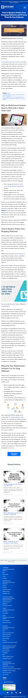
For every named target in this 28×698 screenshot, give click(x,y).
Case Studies (5, 613)
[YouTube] (20, 693)
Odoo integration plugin (8, 656)
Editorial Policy (6, 591)
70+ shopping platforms (14, 417)
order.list (6, 265)
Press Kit (5, 587)
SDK (4, 654)
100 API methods (18, 253)
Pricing (4, 618)
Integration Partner (7, 658)
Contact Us (5, 628)
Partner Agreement (7, 672)
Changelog (5, 652)
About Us (5, 570)
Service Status (6, 648)
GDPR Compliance (7, 634)
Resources (5, 583)
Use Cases (5, 611)
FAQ (4, 630)
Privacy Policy (6, 638)
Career (4, 576)
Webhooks (5, 603)
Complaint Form (6, 593)
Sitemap (4, 585)
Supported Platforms (7, 599)
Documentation (6, 650)
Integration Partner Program (9, 670)
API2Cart (3, 210)
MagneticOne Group (15, 696)
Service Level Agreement (8, 632)
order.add (3, 306)
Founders (5, 578)
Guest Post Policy (7, 589)
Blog (4, 572)
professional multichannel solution (11, 62)
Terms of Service (6, 636)
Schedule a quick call (23, 1)
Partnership (5, 664)
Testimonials (5, 574)
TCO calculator (6, 620)
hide (8, 93)
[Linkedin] (12, 693)
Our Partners (6, 674)
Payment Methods (7, 622)
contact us (11, 448)
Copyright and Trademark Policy (10, 642)
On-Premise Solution (7, 605)
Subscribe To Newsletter (8, 682)
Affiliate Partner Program (8, 666)
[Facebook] (8, 693)
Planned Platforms (7, 601)
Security (4, 640)
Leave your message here (13, 1)
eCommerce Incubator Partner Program (12, 668)
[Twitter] (16, 693)
